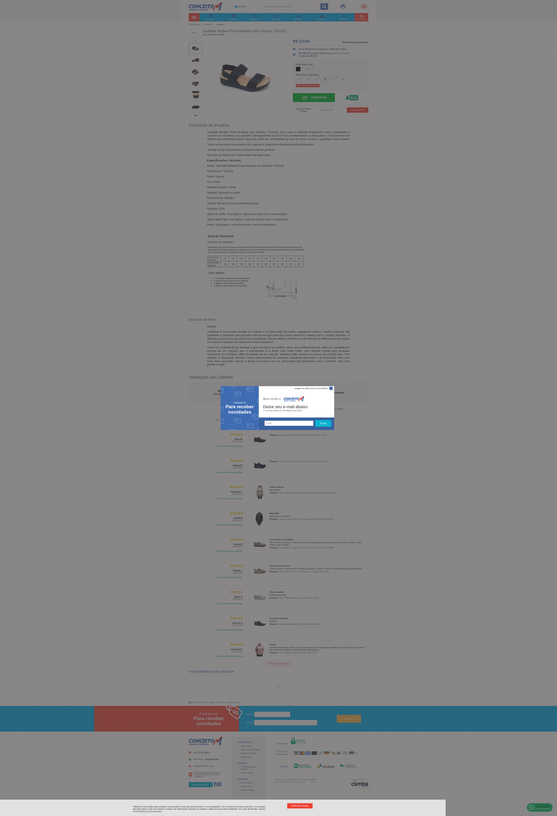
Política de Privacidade (150, 811)
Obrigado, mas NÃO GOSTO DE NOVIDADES (311, 388)
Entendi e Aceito (300, 806)
